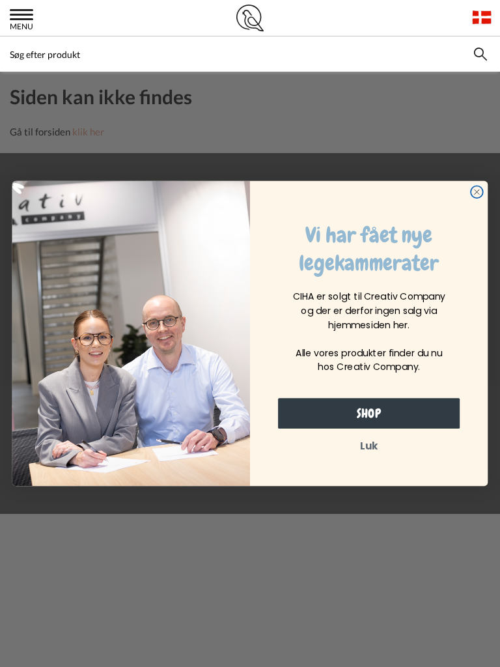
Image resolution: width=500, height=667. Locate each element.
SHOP (369, 413)
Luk (369, 446)
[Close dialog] (477, 192)
